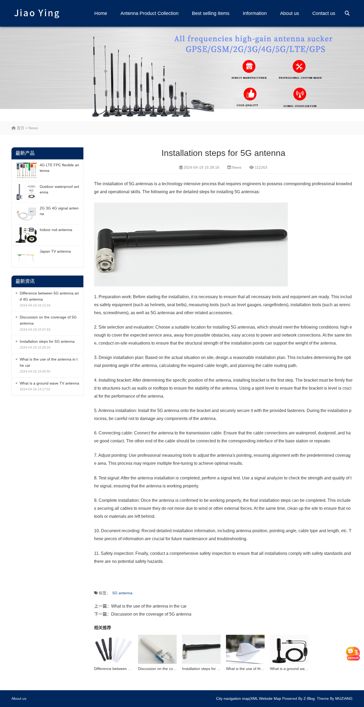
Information (255, 13)
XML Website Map (265, 698)
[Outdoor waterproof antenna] (26, 192)
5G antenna (122, 593)
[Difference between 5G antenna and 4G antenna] (113, 649)
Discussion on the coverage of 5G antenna (48, 320)
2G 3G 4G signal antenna (59, 211)
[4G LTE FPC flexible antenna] (26, 170)
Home (100, 13)
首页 (20, 128)
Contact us (323, 13)
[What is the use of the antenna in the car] (245, 649)
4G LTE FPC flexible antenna (59, 168)
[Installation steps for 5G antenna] (201, 649)
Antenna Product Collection (149, 13)
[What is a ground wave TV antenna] (289, 649)
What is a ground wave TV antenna (49, 383)
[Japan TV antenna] (26, 257)
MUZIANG (344, 698)
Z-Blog (309, 698)
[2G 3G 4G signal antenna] (26, 213)
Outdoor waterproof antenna (59, 189)
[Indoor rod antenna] (26, 235)
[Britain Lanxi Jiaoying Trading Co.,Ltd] (36, 13)
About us (289, 13)
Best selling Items (210, 13)
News (33, 128)
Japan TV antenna (55, 251)
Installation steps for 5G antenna (47, 341)
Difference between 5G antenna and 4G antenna (49, 296)
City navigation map (232, 698)
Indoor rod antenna (56, 230)
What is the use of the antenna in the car (49, 362)
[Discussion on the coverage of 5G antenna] (157, 649)
